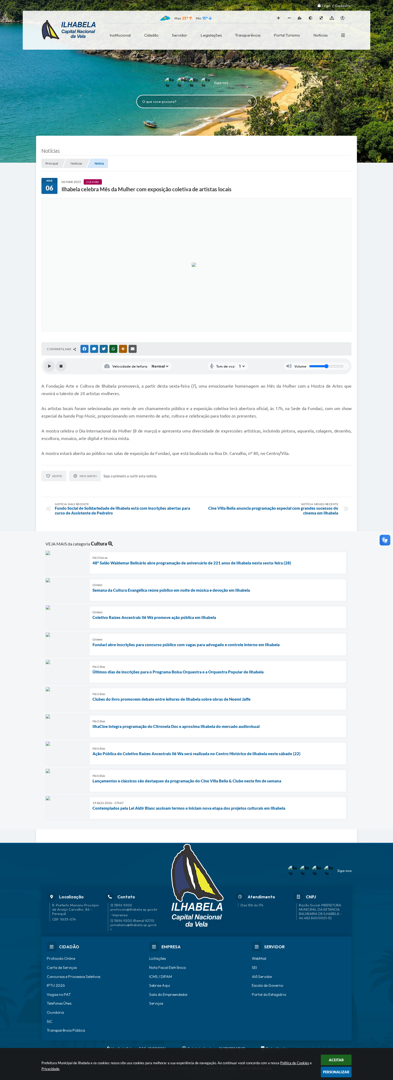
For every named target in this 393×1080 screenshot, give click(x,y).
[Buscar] (250, 101)
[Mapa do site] (332, 18)
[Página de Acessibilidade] (342, 18)
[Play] (49, 366)
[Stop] (61, 366)
